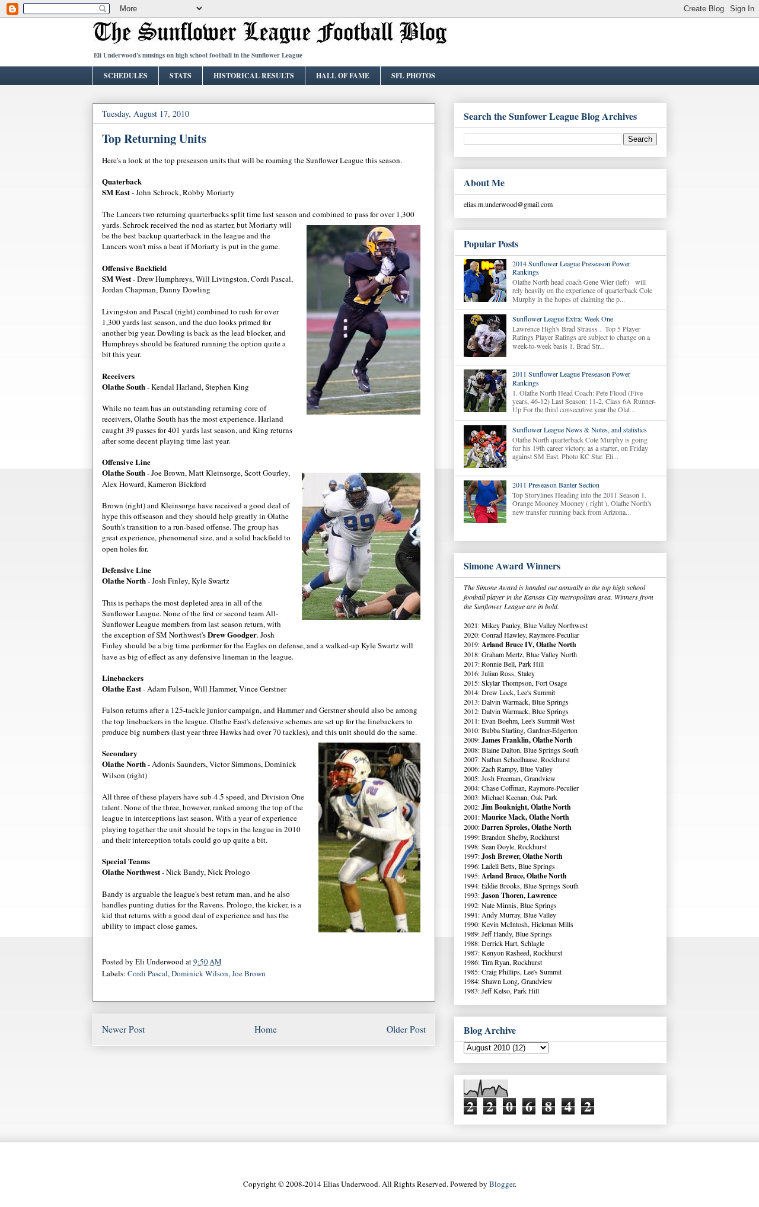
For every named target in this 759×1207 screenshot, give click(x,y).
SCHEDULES (126, 76)
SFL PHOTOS (413, 76)
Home (265, 1029)
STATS (181, 76)
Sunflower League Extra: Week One (562, 318)
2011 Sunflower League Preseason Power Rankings (571, 378)
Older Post (406, 1029)
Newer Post (123, 1029)
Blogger (502, 1184)
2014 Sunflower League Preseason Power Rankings (571, 267)
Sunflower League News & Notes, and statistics (579, 429)
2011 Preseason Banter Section (555, 484)
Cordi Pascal (147, 973)
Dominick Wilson (199, 973)
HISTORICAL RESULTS (253, 76)
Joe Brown (249, 973)
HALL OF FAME (342, 76)
